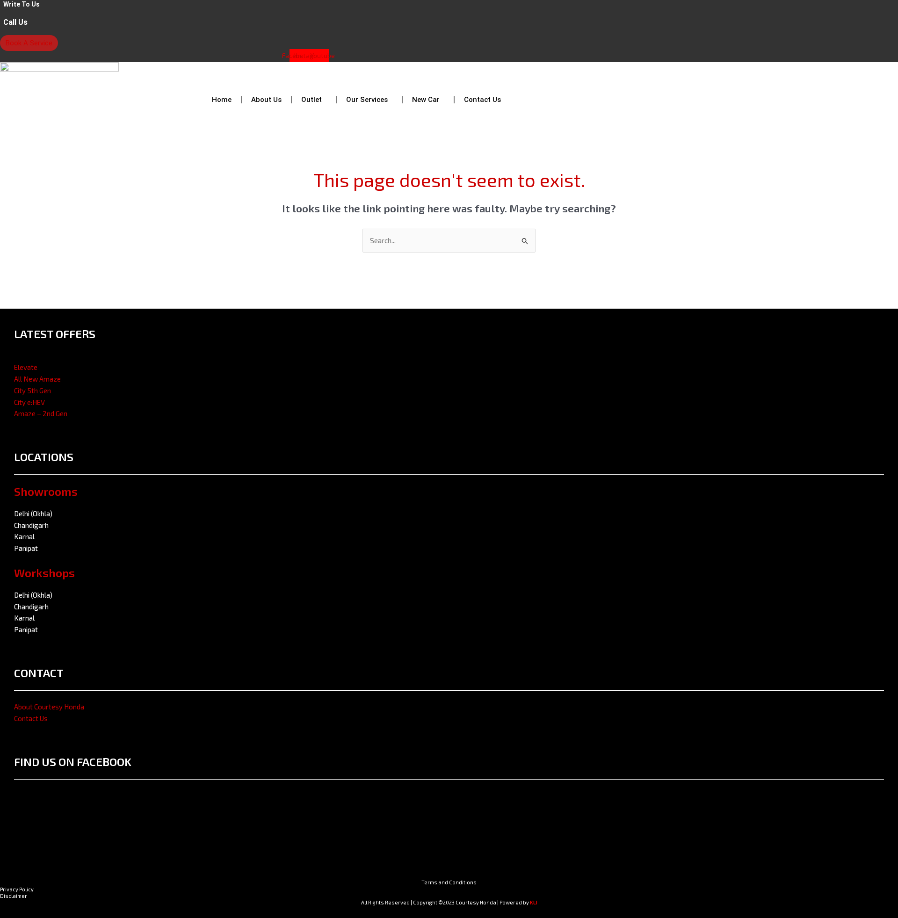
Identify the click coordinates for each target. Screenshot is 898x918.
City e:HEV (29, 402)
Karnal (24, 536)
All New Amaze (37, 379)
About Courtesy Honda (49, 706)
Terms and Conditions (449, 882)
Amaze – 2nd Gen (40, 413)
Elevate (25, 367)
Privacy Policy (17, 889)
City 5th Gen (32, 390)
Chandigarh (31, 525)
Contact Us (482, 99)
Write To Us (21, 4)
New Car (426, 99)
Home (222, 99)
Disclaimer (13, 896)
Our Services (367, 99)
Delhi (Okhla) (33, 513)
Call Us (15, 22)
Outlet (311, 99)
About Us (266, 99)
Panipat (26, 548)
